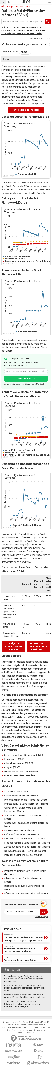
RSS (48, 1027)
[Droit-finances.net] (38, 1051)
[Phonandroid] (38, 1063)
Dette (6, 59)
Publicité (45, 1022)
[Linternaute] (13, 1051)
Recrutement (20, 1025)
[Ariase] (13, 1062)
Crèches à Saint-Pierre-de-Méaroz (23, 834)
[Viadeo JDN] (38, 1057)
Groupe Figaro (39, 1030)
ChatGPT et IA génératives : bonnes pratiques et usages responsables (23, 937)
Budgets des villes (15, 7)
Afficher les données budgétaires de (19, 44)
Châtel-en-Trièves (23, 30)
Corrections (11, 1030)
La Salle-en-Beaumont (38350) (21, 771)
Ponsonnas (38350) (14, 759)
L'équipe (25, 1022)
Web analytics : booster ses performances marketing (19, 949)
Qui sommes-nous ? (11, 1022)
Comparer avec (9, 52)
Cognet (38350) (13, 767)
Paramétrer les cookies (11, 1027)
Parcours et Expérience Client (20, 959)
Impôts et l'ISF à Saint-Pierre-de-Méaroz (26, 804)
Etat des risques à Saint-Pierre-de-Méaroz (27, 842)
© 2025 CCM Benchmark (26, 1033)
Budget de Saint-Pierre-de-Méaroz (15, 646)
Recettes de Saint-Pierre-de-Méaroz (37, 646)
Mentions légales (25, 1030)
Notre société (35, 1022)
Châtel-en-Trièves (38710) (18, 763)
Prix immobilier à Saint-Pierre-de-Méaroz (26, 800)
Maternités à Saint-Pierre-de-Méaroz (24, 838)
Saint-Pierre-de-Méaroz (17, 791)
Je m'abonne (24, 379)
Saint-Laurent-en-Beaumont (27, 27)
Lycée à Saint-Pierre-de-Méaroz (21, 830)
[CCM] (38, 1045)
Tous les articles (38, 1027)
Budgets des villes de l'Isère (19, 775)
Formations (12, 929)
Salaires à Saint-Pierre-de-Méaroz (22, 795)
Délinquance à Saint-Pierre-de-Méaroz (25, 851)
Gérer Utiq (26, 1027)
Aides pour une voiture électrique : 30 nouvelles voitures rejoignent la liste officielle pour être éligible (22, 1004)
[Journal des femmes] (13, 1045)
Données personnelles (36, 1025)
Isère (28, 7)
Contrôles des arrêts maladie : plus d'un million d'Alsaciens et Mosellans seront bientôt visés (25, 988)
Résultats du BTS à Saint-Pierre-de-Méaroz (27, 893)
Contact (10, 1025)
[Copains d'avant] (13, 1057)
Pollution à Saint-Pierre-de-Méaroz (23, 855)
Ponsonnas (6, 30)
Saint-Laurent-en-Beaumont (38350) (24, 755)
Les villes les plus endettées (26, 110)
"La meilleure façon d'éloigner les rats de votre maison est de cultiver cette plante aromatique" (23, 978)
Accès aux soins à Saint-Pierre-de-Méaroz (27, 847)
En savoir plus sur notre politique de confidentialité (24, 384)
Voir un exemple (41, 917)
